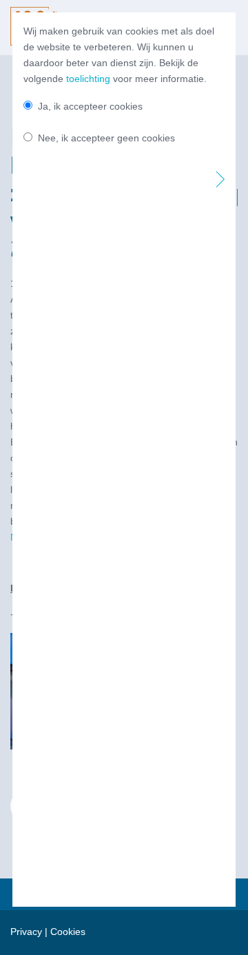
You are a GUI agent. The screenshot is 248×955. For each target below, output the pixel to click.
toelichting (88, 78)
